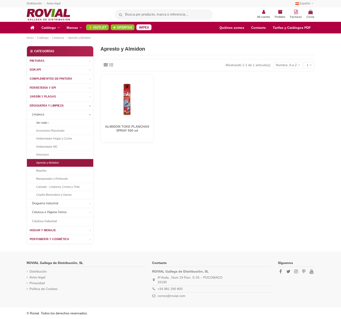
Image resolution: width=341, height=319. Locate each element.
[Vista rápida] (130, 120)
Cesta (310, 17)
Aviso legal (54, 3)
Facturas (296, 17)
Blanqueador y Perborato (52, 178)
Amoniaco (42, 154)
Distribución (34, 3)
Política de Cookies (43, 289)
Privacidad (37, 283)
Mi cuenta (263, 17)
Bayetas (41, 170)
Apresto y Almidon (47, 162)
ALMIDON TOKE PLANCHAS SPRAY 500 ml (127, 128)
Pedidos (280, 17)
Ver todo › (42, 122)
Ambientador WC (47, 146)
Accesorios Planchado (50, 130)
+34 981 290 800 (170, 289)
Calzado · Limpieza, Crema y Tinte (58, 187)
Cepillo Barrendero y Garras (54, 194)
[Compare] (124, 120)
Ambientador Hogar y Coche (54, 138)
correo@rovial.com (171, 296)
